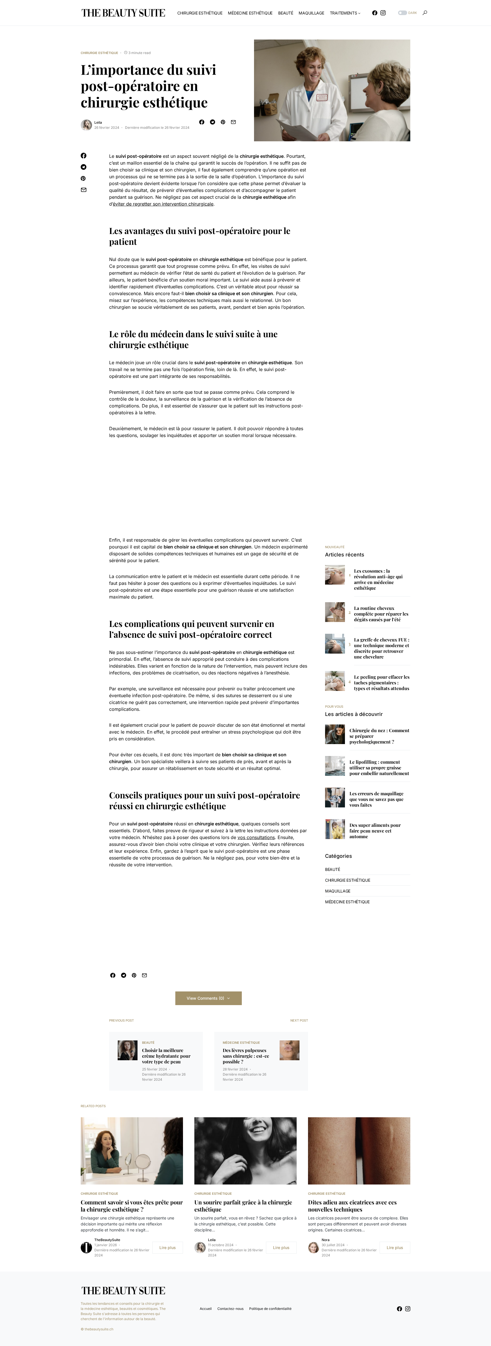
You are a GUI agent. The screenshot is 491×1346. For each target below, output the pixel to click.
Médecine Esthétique (241, 1043)
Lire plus (167, 1247)
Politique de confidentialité (270, 1308)
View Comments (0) (205, 998)
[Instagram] (383, 12)
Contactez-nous (230, 1308)
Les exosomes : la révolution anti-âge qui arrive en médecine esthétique (378, 579)
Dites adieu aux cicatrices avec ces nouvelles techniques (352, 1205)
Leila (98, 122)
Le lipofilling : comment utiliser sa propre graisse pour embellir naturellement (379, 767)
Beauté (148, 1043)
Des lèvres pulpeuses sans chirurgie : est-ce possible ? (246, 1056)
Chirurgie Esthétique (99, 53)
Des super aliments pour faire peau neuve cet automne (375, 830)
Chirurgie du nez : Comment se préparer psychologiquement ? (379, 736)
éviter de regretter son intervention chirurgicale (163, 204)
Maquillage (337, 891)
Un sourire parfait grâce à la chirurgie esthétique (243, 1205)
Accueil (206, 1308)
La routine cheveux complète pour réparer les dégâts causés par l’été (381, 613)
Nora (326, 1240)
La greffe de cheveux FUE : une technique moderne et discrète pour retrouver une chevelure (381, 648)
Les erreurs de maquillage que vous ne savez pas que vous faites (376, 799)
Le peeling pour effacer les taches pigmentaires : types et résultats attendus (381, 682)
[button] (407, 13)
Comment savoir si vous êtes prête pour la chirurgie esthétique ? (132, 1205)
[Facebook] (374, 12)
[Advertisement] (208, 487)
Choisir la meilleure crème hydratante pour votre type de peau (166, 1056)
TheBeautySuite (107, 1240)
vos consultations (256, 837)
